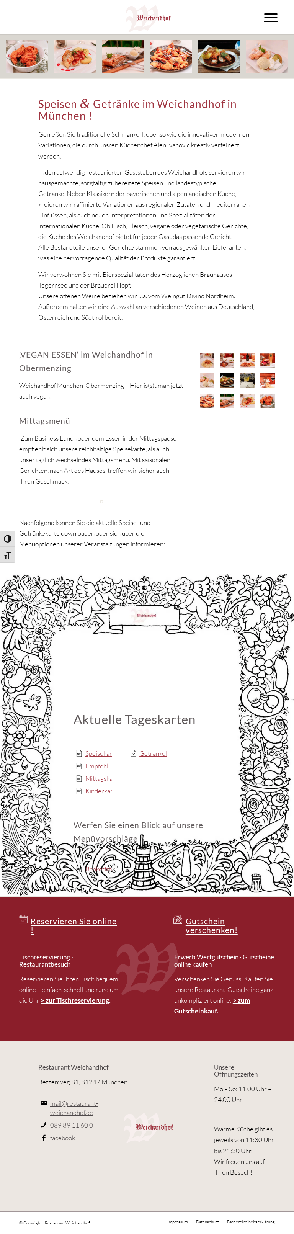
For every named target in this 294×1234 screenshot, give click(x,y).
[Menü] (270, 17)
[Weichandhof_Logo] (146, 17)
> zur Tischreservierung (75, 1000)
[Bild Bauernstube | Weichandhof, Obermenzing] (270, 383)
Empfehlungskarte (110, 766)
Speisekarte (101, 753)
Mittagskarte (103, 778)
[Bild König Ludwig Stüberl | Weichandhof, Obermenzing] (250, 383)
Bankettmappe (105, 869)
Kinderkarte (102, 791)
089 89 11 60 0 (71, 1125)
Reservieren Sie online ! (74, 925)
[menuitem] (270, 17)
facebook (62, 1138)
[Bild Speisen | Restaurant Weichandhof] (30, 59)
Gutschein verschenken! (212, 925)
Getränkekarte (159, 753)
